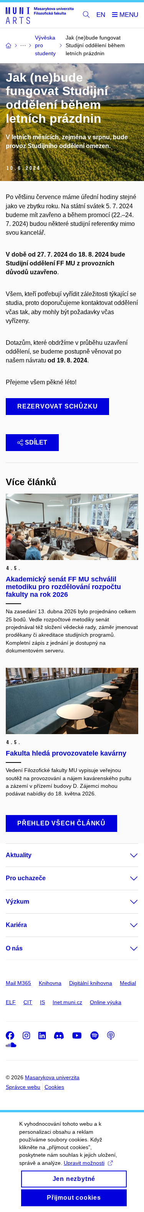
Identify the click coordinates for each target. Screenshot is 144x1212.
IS (42, 1002)
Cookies (54, 1087)
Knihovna (50, 983)
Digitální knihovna (90, 983)
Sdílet (36, 442)
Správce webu (23, 1087)
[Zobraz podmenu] (126, 855)
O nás (14, 948)
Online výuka (105, 1002)
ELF (11, 1002)
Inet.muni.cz (67, 1002)
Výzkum (17, 901)
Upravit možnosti (84, 1163)
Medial (128, 983)
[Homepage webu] (40, 15)
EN (100, 14)
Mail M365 (18, 983)
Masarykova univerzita (52, 1077)
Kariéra (16, 925)
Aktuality (18, 855)
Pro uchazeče (26, 878)
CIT (27, 1002)
